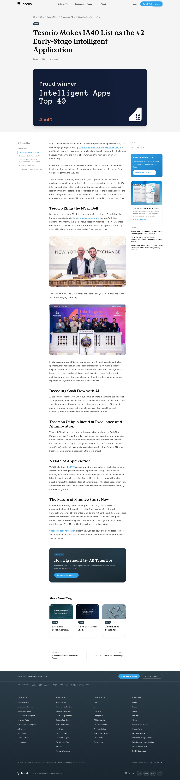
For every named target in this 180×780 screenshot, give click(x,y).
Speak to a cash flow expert (62, 530)
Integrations (22, 742)
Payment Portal (23, 720)
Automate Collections (64, 707)
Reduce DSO (61, 702)
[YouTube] (133, 773)
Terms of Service (138, 733)
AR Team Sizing (100, 729)
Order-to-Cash (63, 4)
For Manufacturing (63, 751)
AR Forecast (22, 729)
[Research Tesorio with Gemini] (161, 762)
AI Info (134, 720)
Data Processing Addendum (143, 742)
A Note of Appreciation (27, 165)
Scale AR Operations (64, 716)
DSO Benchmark (100, 724)
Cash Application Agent (27, 724)
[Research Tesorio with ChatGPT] (151, 762)
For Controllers (61, 733)
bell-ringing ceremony (86, 218)
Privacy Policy (137, 729)
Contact (135, 711)
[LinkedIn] (126, 773)
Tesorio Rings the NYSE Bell (29, 152)
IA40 (118, 143)
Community (98, 742)
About (103, 4)
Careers (135, 707)
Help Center (98, 738)
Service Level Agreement (141, 738)
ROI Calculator (99, 720)
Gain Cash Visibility (63, 724)
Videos (96, 707)
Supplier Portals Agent (26, 716)
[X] (129, 773)
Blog (35, 17)
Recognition (98, 716)
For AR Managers (62, 738)
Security (135, 716)
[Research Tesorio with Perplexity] (155, 762)
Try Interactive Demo (152, 676)
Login (135, 4)
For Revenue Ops (62, 742)
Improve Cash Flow (63, 711)
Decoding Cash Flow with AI (29, 156)
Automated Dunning (25, 707)
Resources (91, 4)
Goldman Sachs (113, 147)
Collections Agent (24, 711)
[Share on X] (143, 147)
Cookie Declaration (139, 751)
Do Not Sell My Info (139, 746)
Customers (79, 4)
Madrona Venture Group (90, 147)
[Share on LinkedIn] (138, 147)
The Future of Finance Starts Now (31, 169)
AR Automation (23, 702)
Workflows (22, 733)
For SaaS (59, 746)
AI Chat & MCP (23, 738)
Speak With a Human (151, 4)
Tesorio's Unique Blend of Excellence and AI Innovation (29, 161)
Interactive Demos (101, 733)
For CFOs (59, 729)
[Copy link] (133, 147)
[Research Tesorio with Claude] (158, 762)
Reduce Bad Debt (63, 720)
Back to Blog (25, 143)
